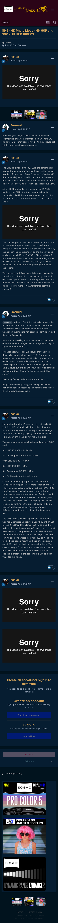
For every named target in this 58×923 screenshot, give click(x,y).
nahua (8, 42)
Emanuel (16, 125)
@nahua (7, 322)
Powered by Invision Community (29, 918)
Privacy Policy (35, 912)
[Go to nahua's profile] (5, 58)
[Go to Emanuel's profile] (5, 127)
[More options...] (52, 59)
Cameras (22, 45)
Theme (20, 912)
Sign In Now (29, 736)
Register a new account (29, 715)
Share (30, 754)
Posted (20, 60)
